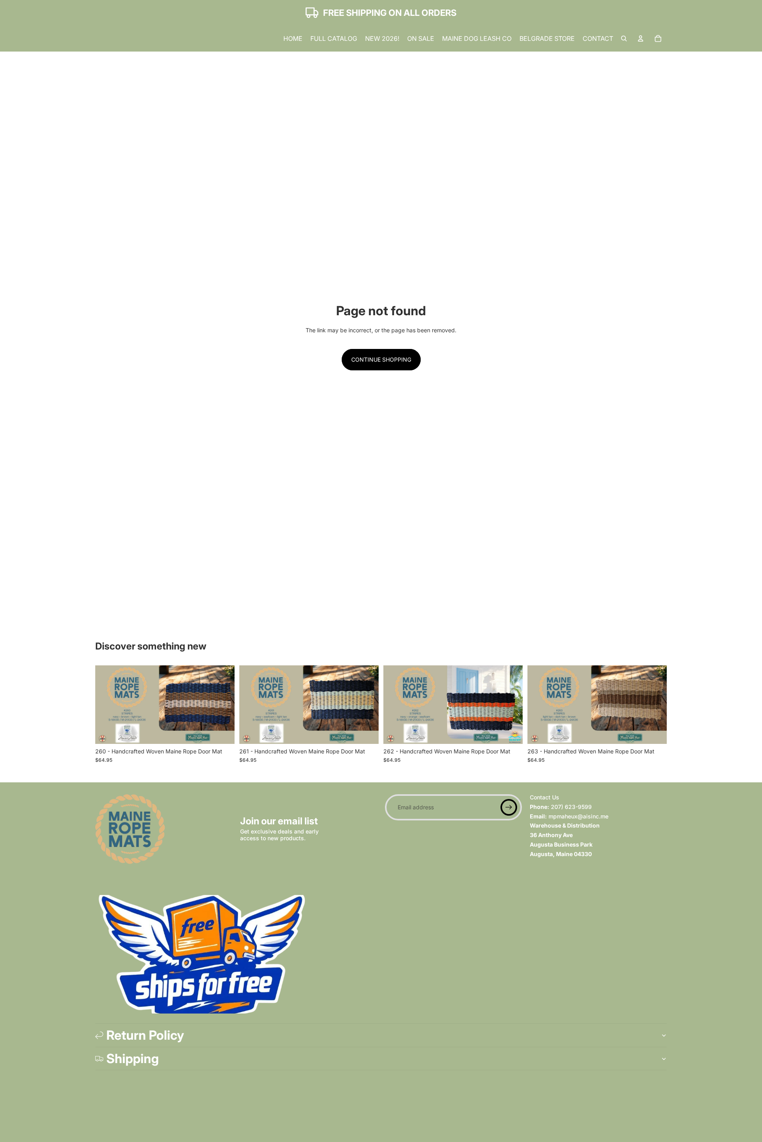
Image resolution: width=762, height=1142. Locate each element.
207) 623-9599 (571, 806)
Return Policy (145, 1035)
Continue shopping (381, 359)
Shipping (132, 1058)
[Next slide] (223, 704)
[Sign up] (508, 807)
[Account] (640, 38)
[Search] (624, 38)
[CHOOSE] (222, 731)
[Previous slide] (107, 704)
